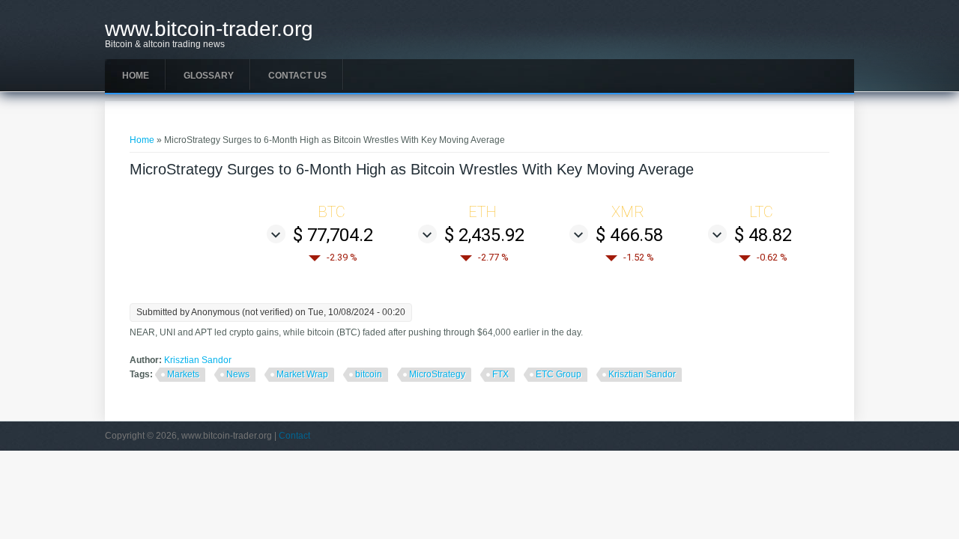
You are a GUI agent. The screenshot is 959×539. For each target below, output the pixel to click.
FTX (500, 374)
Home (135, 75)
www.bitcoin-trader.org (209, 29)
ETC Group (558, 374)
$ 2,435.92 (484, 235)
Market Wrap (302, 374)
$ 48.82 (763, 235)
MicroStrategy (437, 374)
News (237, 374)
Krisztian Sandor (198, 360)
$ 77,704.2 (333, 235)
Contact (294, 435)
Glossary (209, 75)
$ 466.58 (629, 235)
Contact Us (297, 75)
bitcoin (368, 374)
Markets (183, 374)
